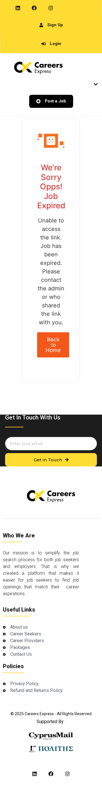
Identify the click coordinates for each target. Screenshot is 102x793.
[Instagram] (51, 8)
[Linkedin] (18, 8)
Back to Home (53, 344)
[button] (95, 84)
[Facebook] (34, 8)
